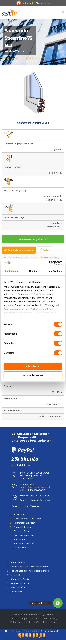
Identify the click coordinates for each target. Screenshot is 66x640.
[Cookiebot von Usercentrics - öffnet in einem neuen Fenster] (49, 263)
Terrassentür (20, 547)
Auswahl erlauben (33, 375)
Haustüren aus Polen (24, 535)
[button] (58, 603)
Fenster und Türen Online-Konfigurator (29, 566)
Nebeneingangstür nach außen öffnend (30, 570)
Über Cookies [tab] (54, 271)
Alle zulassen (33, 366)
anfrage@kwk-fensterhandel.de (35, 487)
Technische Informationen (20, 250)
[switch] (58, 333)
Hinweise (46, 3)
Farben (46, 250)
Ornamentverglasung (18, 257)
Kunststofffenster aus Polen (27, 518)
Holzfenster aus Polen (24, 522)
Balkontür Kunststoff (23, 543)
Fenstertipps (16, 591)
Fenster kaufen (21, 514)
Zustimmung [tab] (12, 271)
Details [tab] (33, 271)
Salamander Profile (20, 583)
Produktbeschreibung (49, 257)
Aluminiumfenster (22, 527)
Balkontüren (19, 539)
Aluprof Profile (18, 587)
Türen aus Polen (21, 531)
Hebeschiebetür (18, 562)
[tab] (19, 250)
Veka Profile (16, 575)
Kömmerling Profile (20, 579)
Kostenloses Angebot (31, 239)
